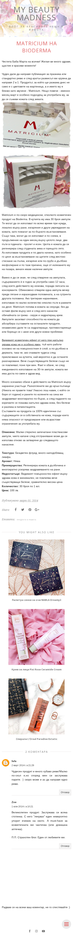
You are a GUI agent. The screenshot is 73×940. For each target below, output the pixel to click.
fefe (14, 761)
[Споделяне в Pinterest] (30, 510)
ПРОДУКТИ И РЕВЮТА (26, 520)
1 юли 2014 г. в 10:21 (22, 806)
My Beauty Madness (36, 13)
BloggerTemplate (57, 937)
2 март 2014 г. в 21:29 (23, 765)
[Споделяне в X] (23, 510)
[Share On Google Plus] (37, 510)
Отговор (65, 792)
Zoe (14, 802)
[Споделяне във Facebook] (16, 510)
